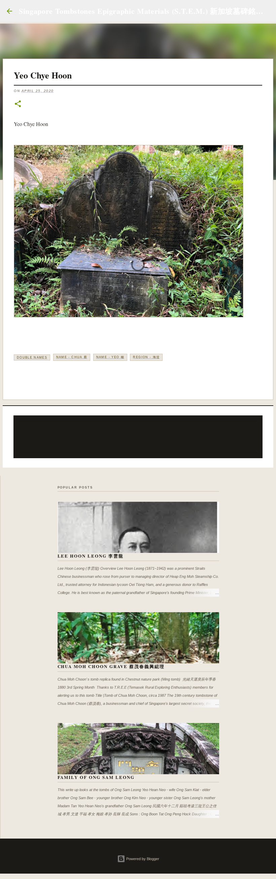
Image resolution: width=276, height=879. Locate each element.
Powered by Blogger (142, 859)
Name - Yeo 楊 (110, 357)
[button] (18, 104)
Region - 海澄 (146, 357)
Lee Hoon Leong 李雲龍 (91, 556)
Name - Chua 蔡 (72, 357)
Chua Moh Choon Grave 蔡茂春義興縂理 (111, 666)
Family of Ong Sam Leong (96, 777)
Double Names (32, 357)
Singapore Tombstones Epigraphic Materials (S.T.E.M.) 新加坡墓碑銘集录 (145, 11)
